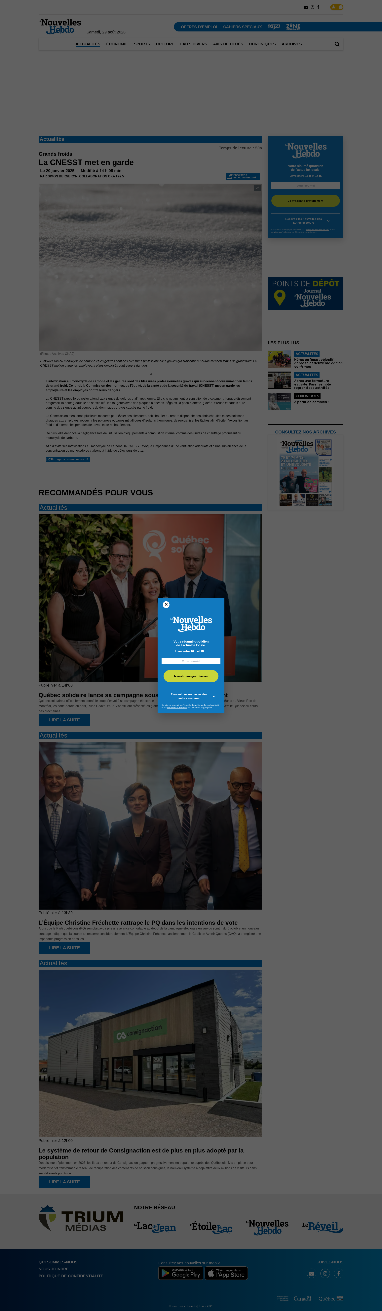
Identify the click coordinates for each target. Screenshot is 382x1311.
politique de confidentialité (207, 705)
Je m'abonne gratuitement (191, 676)
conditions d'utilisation (177, 707)
